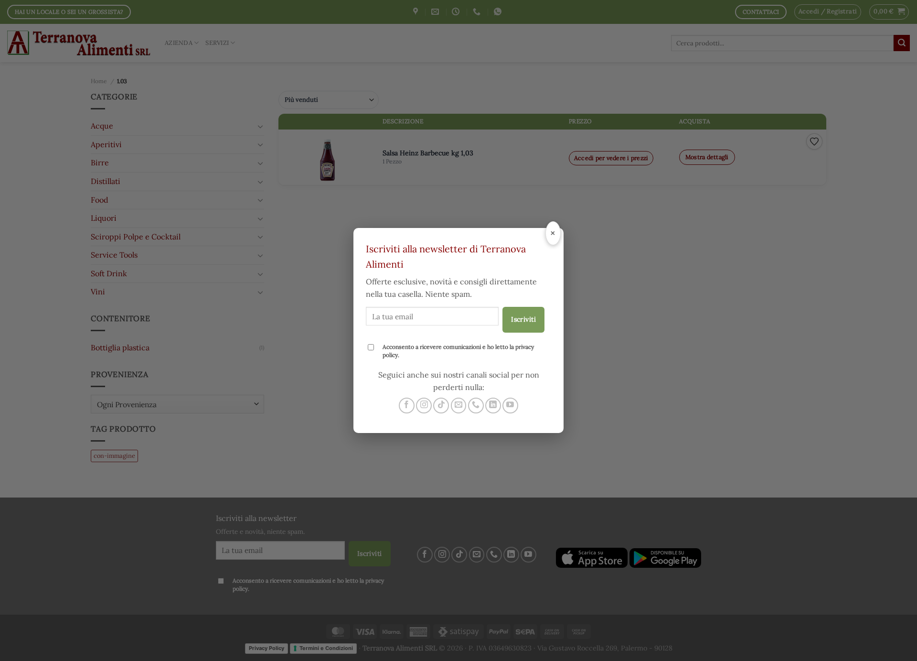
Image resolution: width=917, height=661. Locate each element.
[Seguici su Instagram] (424, 405)
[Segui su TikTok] (441, 405)
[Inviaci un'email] (459, 405)
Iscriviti (523, 319)
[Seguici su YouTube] (510, 405)
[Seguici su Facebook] (407, 405)
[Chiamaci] (476, 405)
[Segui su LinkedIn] (493, 405)
